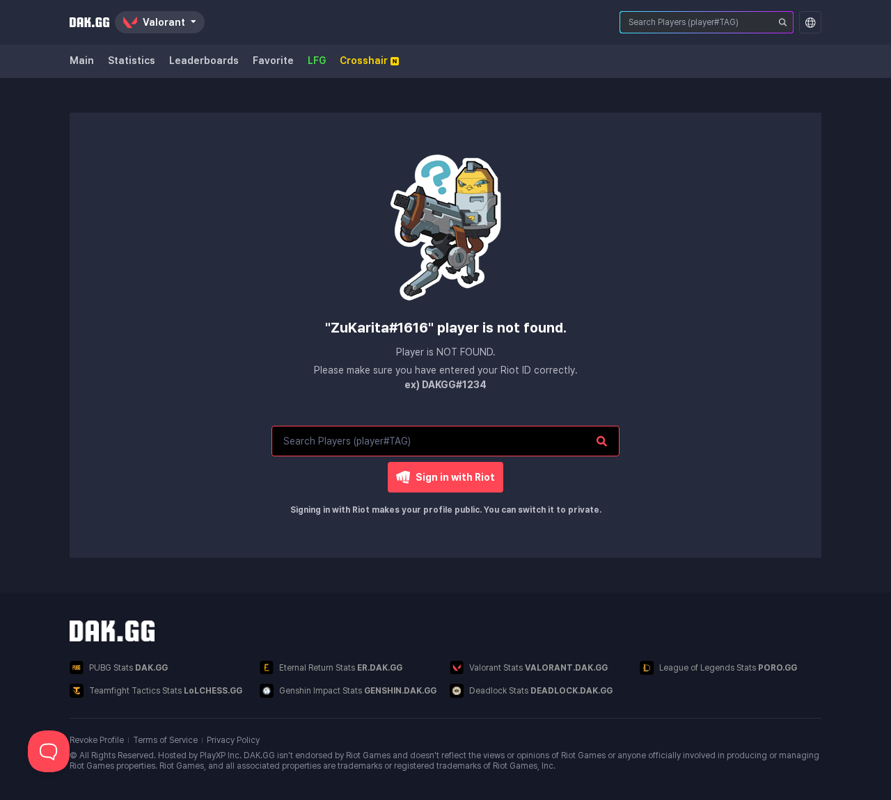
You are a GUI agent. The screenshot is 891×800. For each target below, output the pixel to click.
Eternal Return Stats (340, 668)
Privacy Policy (233, 740)
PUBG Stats (128, 668)
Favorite (273, 60)
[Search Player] (783, 22)
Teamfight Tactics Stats (165, 691)
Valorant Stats (538, 668)
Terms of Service (165, 740)
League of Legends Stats (728, 668)
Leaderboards (204, 60)
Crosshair (364, 60)
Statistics (131, 60)
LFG (317, 60)
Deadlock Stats (541, 691)
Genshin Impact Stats (357, 691)
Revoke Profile (97, 740)
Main (82, 60)
